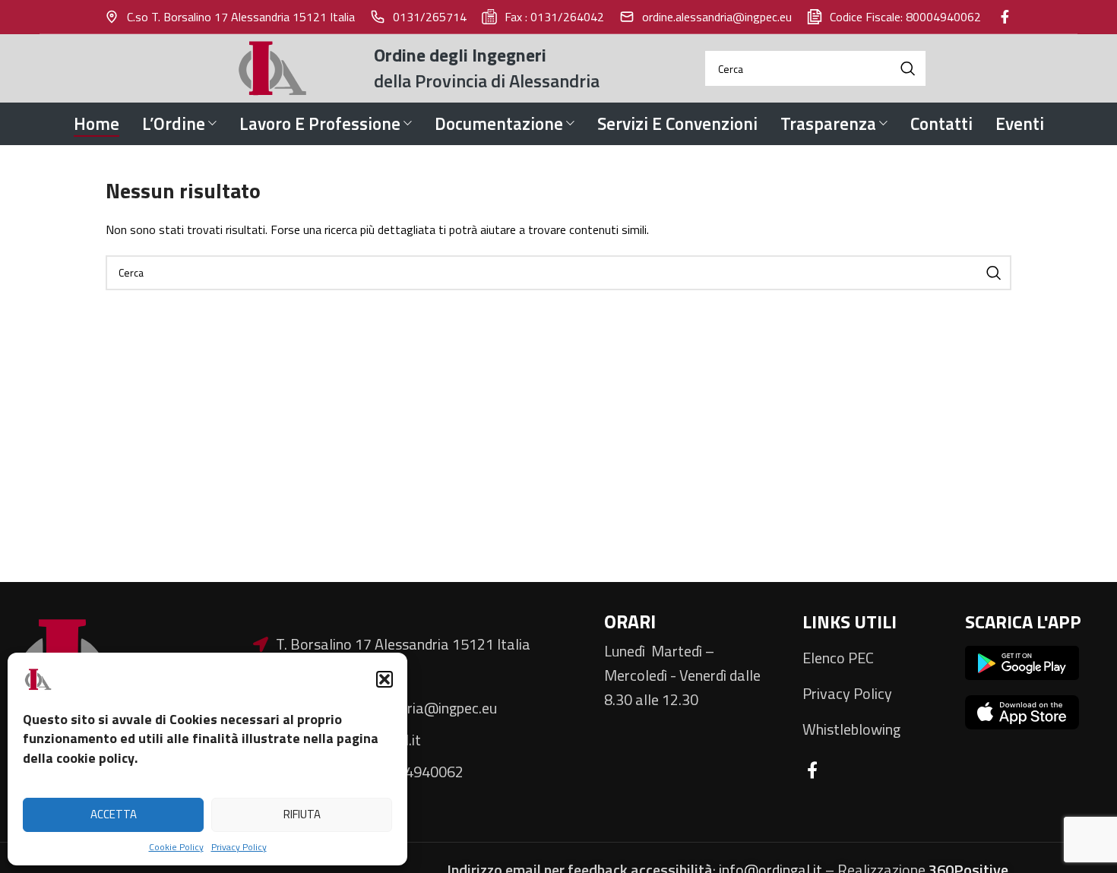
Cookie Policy (176, 847)
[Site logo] (275, 67)
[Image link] (1022, 661)
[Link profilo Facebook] (1005, 16)
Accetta (113, 814)
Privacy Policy (239, 847)
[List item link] (872, 658)
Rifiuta (302, 814)
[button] (384, 679)
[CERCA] (908, 68)
